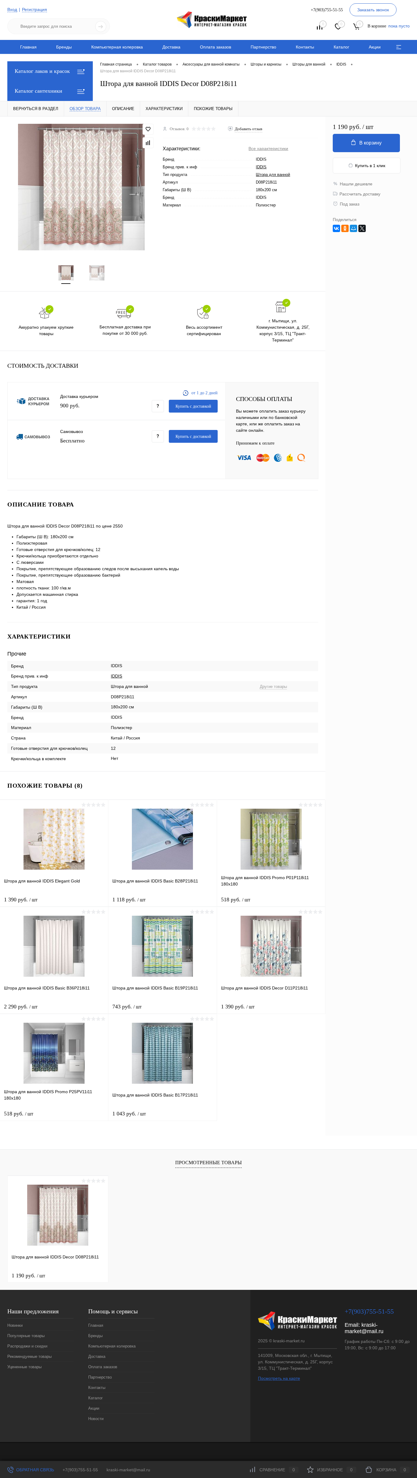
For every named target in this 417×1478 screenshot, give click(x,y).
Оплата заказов (215, 47)
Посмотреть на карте (279, 1378)
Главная (28, 47)
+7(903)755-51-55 (80, 1469)
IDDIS (261, 167)
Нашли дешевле (356, 183)
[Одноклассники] (345, 228)
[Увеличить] (81, 187)
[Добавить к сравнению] (148, 142)
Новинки (15, 1325)
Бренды (64, 47)
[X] (362, 228)
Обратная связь (34, 1469)
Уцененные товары (24, 1367)
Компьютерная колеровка (117, 47)
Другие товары (273, 686)
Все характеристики (268, 148)
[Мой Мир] (353, 228)
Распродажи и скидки (27, 1346)
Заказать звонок (373, 9)
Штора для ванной (273, 174)
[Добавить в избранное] (148, 129)
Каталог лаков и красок (42, 71)
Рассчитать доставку (359, 193)
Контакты (305, 47)
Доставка (171, 47)
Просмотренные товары (208, 1162)
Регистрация (34, 9)
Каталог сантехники (38, 91)
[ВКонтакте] (336, 228)
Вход (12, 9)
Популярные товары (26, 1335)
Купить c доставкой (193, 406)
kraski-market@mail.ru (364, 1328)
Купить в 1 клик (370, 165)
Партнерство (263, 47)
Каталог (341, 47)
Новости (95, 1418)
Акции (375, 47)
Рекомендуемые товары (29, 1356)
